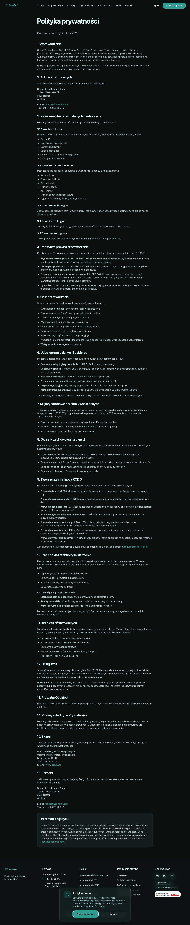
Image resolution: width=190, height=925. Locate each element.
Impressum (122, 875)
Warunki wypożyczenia (128, 890)
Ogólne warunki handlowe (129, 885)
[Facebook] (172, 876)
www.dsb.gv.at (53, 764)
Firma (118, 5)
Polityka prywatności (126, 880)
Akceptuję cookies (86, 914)
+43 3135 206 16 (52, 879)
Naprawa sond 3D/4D (89, 885)
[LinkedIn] (157, 876)
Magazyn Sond (55, 5)
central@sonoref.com (56, 104)
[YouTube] (164, 876)
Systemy (71, 5)
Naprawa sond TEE (88, 880)
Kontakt (129, 5)
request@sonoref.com (136, 546)
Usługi (41, 5)
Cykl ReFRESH (86, 5)
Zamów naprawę (174, 5)
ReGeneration (104, 5)
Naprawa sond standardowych (94, 875)
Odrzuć (113, 914)
